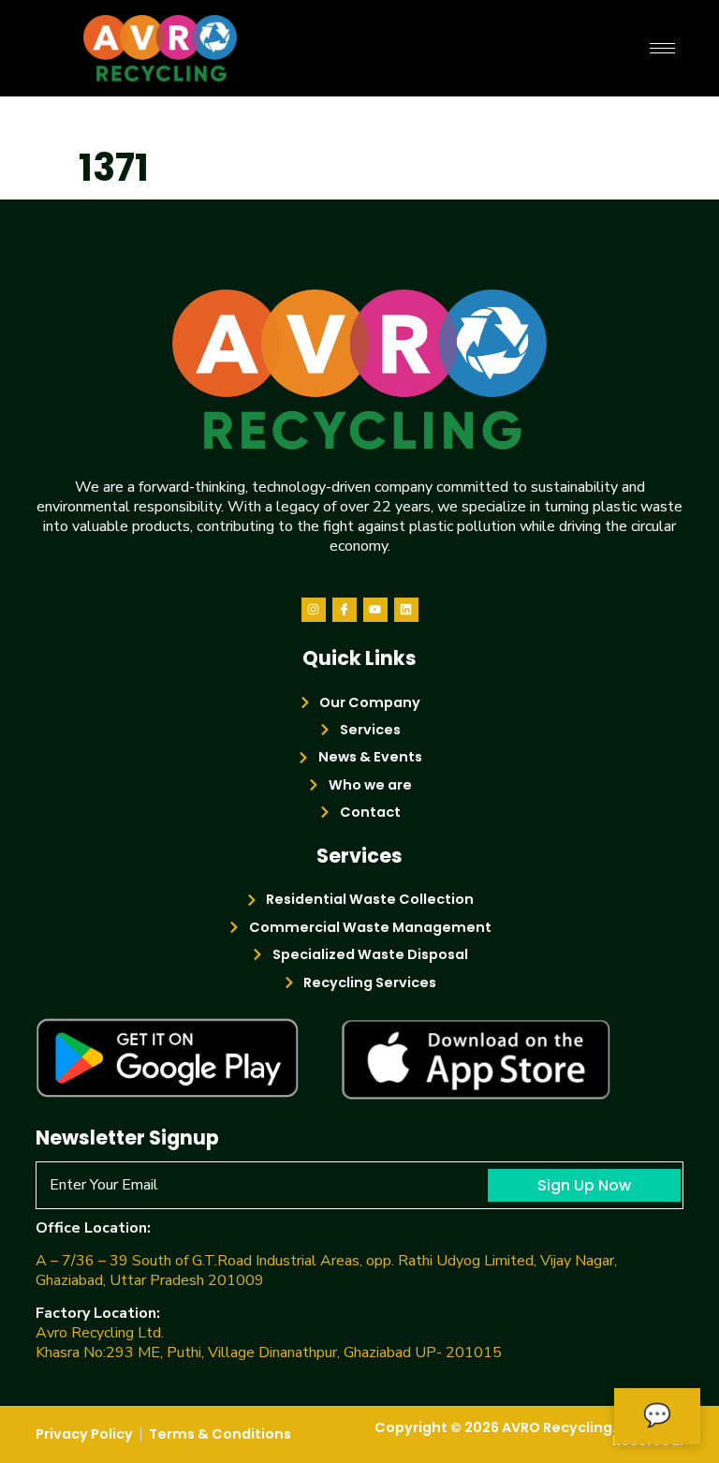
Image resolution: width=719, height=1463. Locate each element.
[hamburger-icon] (662, 48)
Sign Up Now (584, 1185)
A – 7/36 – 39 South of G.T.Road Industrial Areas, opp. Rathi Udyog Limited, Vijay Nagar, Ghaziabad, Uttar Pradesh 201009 (326, 1270)
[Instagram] (313, 610)
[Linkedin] (406, 610)
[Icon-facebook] (344, 610)
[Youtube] (375, 610)
